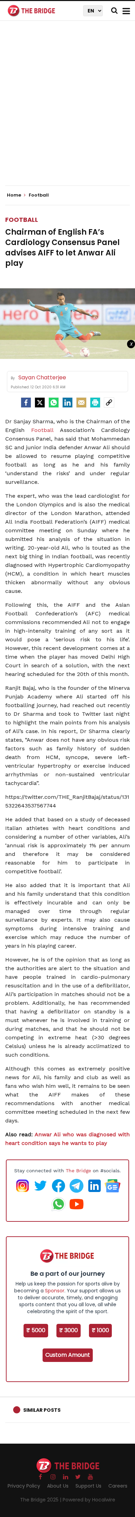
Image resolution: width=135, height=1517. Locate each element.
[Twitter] (40, 402)
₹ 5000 (35, 1330)
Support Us (88, 1485)
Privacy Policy (24, 1485)
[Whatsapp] (53, 402)
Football (21, 219)
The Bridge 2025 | (41, 1499)
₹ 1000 (100, 1330)
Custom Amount (67, 1355)
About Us (58, 1485)
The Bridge (78, 1170)
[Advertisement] (67, 109)
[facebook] (26, 402)
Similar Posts (42, 1410)
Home (14, 195)
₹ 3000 (68, 1330)
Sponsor (54, 1290)
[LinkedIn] (67, 402)
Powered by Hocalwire (89, 1499)
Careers (117, 1485)
